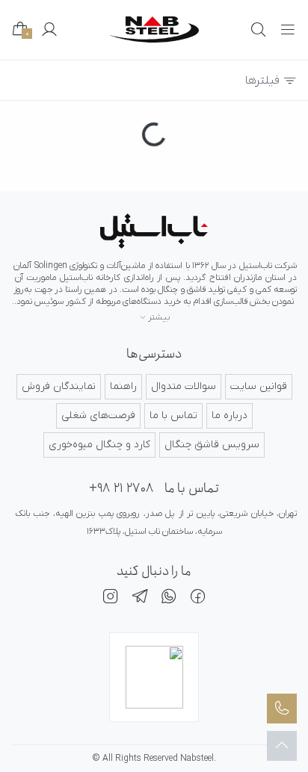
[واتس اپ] (169, 599)
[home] (154, 29)
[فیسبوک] (198, 599)
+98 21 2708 (121, 488)
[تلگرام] (140, 599)
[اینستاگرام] (111, 599)
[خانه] (154, 231)
